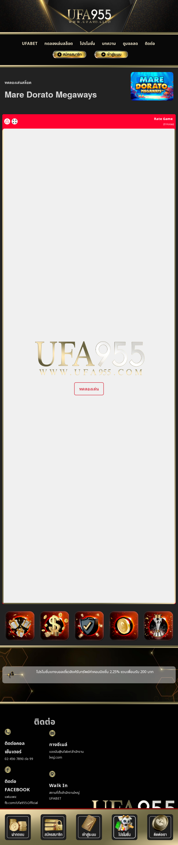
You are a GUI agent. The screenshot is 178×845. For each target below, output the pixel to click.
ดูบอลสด (130, 44)
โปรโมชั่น (87, 44)
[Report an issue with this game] (7, 121)
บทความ (109, 44)
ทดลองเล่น (89, 389)
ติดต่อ (150, 44)
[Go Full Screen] (15, 121)
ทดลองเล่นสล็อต (58, 44)
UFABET (30, 44)
